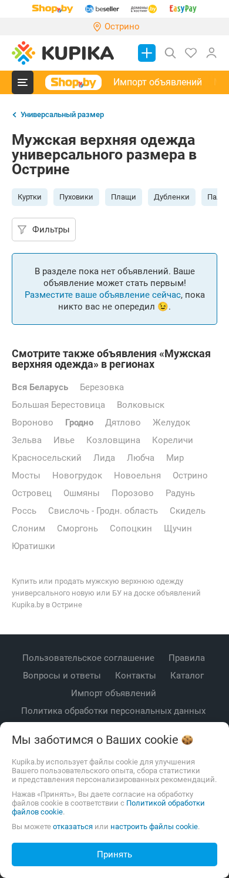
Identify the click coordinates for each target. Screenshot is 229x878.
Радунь (180, 493)
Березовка (102, 387)
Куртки (30, 196)
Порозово (133, 493)
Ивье (64, 440)
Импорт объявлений (157, 82)
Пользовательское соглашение (89, 658)
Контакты (137, 675)
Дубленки (172, 196)
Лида (104, 458)
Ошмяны (81, 493)
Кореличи (172, 440)
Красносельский (47, 458)
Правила (188, 658)
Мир (175, 458)
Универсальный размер (62, 114)
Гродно (79, 422)
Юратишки (33, 546)
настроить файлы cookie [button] (154, 826)
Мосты (26, 475)
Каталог (188, 675)
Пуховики (76, 196)
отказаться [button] (73, 826)
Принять (114, 854)
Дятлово (123, 422)
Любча (140, 458)
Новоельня (137, 475)
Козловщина (113, 440)
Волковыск (140, 405)
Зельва (27, 440)
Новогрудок (77, 475)
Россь (24, 510)
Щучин (178, 528)
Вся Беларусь (40, 387)
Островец (32, 493)
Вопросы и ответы (63, 675)
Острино (190, 475)
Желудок (171, 422)
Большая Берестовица (58, 405)
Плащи (123, 196)
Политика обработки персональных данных (114, 711)
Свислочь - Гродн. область (103, 510)
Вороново (32, 422)
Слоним (28, 528)
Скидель (188, 510)
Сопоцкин (131, 528)
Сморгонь (77, 528)
